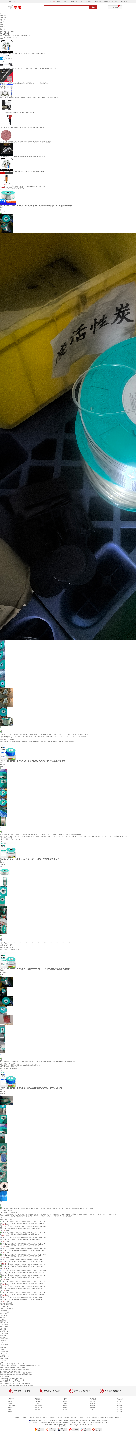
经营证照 (90, 1424)
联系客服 (10, 1411)
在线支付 (65, 1403)
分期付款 (65, 1405)
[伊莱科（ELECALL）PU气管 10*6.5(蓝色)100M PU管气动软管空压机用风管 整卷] (8, 752)
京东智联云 (23, 1385)
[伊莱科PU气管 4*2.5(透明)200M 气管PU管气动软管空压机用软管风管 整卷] (8, 850)
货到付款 (65, 1401)
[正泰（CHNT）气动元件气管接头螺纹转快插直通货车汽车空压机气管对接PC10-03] (23, 1254)
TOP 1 (1, 743)
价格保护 (92, 1403)
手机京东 (97, 1)
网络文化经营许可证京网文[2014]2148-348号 (74, 1422)
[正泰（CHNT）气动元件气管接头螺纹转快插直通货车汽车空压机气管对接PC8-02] (22, 1232)
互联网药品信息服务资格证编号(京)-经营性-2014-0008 (75, 1420)
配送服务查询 (38, 1405)
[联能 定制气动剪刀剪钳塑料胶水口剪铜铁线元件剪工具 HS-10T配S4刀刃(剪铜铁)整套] (6, 178)
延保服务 (119, 1405)
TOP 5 (1, 1217)
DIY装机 (119, 1403)
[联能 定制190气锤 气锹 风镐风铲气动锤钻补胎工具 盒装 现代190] (6, 105)
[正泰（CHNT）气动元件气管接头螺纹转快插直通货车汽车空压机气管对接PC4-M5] (22, 1292)
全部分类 (2, 14)
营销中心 (52, 1417)
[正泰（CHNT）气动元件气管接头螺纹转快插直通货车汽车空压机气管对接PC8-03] (22, 1265)
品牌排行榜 (3, 17)
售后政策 (92, 1401)
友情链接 (66, 1417)
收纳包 (2, 22)
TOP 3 (1, 951)
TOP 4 (1, 1070)
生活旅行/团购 (11, 1405)
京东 (21, 8)
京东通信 (119, 1409)
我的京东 (73, 1)
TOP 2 (1, 841)
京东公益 (102, 1417)
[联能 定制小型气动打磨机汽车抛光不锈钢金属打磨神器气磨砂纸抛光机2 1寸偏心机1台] (6, 119)
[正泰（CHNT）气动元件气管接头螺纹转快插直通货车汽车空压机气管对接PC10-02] (23, 1221)
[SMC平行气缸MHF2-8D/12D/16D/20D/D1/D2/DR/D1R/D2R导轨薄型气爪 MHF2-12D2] (6, 164)
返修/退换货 (93, 1407)
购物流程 (10, 1401)
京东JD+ (119, 1411)
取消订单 (92, 1409)
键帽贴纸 (2, 26)
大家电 (9, 1409)
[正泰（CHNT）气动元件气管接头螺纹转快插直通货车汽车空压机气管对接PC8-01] (22, 1286)
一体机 (2, 21)
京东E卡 (119, 1407)
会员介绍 (10, 1403)
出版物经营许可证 (56, 1422)
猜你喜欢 (2, 39)
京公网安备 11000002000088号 (39, 1420)
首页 (1, 31)
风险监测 (87, 1417)
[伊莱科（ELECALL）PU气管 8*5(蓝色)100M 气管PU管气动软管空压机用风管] (8, 1079)
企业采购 (88, 1)
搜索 (93, 7)
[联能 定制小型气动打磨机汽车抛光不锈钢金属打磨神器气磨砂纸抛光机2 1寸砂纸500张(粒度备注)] (6, 134)
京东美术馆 (3, 28)
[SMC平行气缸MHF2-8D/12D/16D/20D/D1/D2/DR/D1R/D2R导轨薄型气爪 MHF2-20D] (6, 46)
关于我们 (17, 1417)
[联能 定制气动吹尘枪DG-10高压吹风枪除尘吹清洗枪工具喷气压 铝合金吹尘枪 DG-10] (6, 149)
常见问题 (10, 1407)
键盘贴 (2, 24)
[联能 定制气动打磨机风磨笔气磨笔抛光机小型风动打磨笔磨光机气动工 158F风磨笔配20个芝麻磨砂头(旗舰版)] (6, 90)
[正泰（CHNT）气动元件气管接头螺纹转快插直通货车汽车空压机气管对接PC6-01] (22, 1243)
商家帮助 (45, 1417)
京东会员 (81, 1)
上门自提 (37, 1401)
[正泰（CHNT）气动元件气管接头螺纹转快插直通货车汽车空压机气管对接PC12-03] (23, 1270)
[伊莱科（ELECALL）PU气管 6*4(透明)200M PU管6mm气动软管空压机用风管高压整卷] (8, 960)
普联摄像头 (3, 19)
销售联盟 (73, 1417)
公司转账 (65, 1409)
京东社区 (80, 1417)
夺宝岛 (119, 1401)
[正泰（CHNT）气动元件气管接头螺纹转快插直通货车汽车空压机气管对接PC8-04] (22, 1297)
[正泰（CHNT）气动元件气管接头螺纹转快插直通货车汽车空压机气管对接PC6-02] (22, 1259)
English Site (110, 1417)
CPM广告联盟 (9, 1385)
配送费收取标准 (39, 1407)
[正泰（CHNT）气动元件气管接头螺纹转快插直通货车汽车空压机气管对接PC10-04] (23, 1248)
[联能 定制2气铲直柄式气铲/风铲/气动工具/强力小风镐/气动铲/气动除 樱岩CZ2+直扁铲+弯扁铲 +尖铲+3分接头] (6, 61)
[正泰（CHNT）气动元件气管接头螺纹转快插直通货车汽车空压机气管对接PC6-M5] (22, 1276)
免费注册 (59, 1)
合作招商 (38, 1417)
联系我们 (24, 1417)
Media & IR (118, 1417)
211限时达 (38, 1403)
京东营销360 (16, 1385)
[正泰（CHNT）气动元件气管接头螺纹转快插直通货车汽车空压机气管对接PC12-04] (23, 1226)
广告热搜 (2, 1385)
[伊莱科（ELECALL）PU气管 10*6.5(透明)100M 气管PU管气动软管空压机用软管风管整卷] (8, 196)
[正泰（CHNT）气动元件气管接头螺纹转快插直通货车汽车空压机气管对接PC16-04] (23, 1237)
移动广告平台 (29, 1385)
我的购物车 (115, 7)
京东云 (75, 1426)
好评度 (4, 209)
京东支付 (69, 1426)
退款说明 (92, 1405)
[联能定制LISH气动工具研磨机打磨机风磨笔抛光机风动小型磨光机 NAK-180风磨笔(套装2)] (6, 75)
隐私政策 (94, 1417)
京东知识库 (3, 15)
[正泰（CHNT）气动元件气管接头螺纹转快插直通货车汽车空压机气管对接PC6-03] (22, 1281)
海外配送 (37, 1409)
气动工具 (6, 31)
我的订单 (66, 1)
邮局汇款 (65, 1407)
